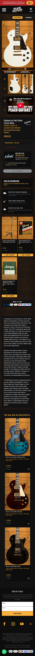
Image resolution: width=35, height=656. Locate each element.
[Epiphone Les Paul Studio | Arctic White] (17, 44)
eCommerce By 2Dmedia (11, 647)
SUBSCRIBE (18, 613)
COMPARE (29, 17)
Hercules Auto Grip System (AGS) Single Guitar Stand (9, 241)
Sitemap (28, 645)
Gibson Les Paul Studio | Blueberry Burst (17, 458)
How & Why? (30, 2)
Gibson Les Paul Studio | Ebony (17, 568)
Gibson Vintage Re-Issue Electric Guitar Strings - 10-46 (25, 242)
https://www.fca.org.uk (17, 642)
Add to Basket (10, 255)
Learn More (24, 159)
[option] (14, 84)
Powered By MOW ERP (24, 647)
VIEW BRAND (17, 17)
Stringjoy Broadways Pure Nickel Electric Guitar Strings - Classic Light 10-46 (9, 283)
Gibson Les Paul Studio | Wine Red (17, 513)
